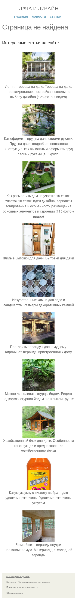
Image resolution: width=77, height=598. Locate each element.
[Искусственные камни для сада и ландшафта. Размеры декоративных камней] (38, 294)
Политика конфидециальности (22, 587)
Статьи (55, 16)
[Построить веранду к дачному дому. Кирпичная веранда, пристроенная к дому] (38, 341)
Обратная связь (14, 592)
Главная (21, 16)
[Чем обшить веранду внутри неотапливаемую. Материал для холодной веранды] (38, 539)
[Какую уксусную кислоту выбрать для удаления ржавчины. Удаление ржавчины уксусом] (38, 487)
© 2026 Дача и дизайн (18, 576)
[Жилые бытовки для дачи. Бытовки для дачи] (38, 252)
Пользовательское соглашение (34, 581)
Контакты (11, 581)
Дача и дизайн (38, 8)
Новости (39, 16)
